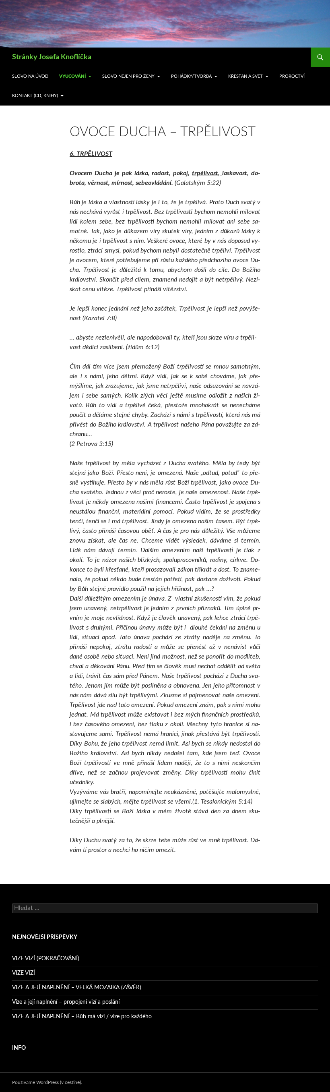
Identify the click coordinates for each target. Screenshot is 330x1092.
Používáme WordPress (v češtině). (47, 1082)
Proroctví (292, 76)
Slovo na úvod (30, 76)
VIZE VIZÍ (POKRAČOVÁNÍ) (45, 958)
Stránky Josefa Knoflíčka (51, 57)
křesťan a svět (245, 76)
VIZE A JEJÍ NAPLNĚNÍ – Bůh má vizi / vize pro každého (82, 1016)
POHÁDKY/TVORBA (191, 76)
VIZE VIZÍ (23, 973)
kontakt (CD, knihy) (35, 95)
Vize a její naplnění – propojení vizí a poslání (66, 1002)
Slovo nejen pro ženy (128, 76)
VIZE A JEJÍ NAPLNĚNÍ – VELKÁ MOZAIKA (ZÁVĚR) (76, 987)
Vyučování (72, 76)
